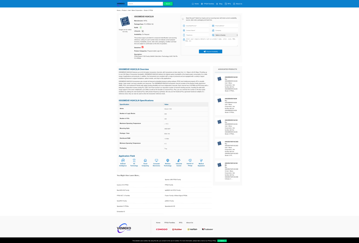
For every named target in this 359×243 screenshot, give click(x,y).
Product (124, 10)
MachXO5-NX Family (123, 190)
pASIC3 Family (169, 201)
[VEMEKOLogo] (121, 6)
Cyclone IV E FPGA (122, 185)
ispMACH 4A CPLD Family (173, 190)
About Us (239, 4)
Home (196, 4)
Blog (220, 4)
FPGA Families (209, 4)
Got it (222, 241)
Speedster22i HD (170, 206)
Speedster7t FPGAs (123, 206)
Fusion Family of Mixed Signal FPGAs (176, 195)
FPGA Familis (169, 185)
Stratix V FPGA (148, 10)
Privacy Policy (212, 241)
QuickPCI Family (122, 201)
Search (168, 3)
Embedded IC (121, 211)
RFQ (229, 4)
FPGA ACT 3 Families (123, 195)
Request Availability (212, 51)
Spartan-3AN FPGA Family (173, 179)
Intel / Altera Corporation (135, 10)
